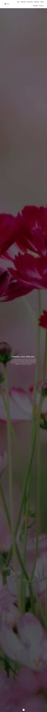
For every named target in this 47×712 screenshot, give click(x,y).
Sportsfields (36, 1)
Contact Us (41, 5)
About (18, 1)
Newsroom (35, 5)
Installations (30, 1)
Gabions (42, 1)
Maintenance (23, 1)
